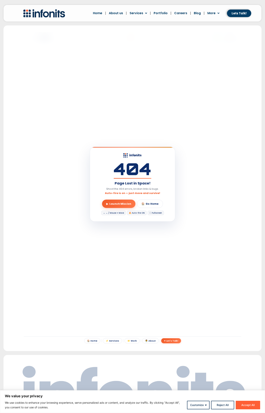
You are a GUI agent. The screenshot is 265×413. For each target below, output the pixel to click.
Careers (180, 13)
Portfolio (161, 13)
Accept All (248, 405)
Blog (197, 13)
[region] (132, 401)
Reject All (223, 405)
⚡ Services (112, 340)
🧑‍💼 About (150, 340)
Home (97, 13)
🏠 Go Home (149, 204)
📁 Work (132, 340)
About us (116, 13)
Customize (197, 405)
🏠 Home (92, 340)
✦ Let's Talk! (171, 340)
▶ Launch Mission (118, 204)
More (211, 13)
